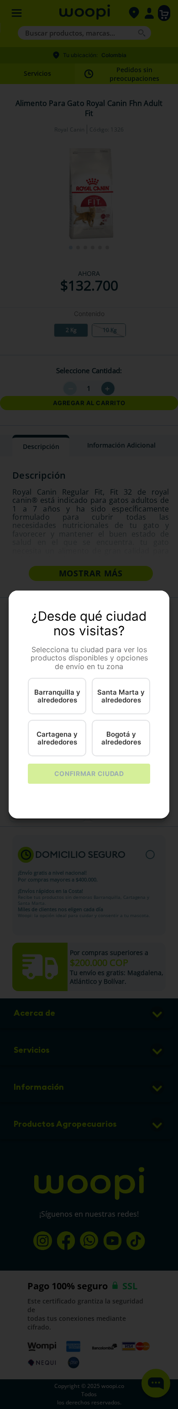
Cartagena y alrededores (57, 738)
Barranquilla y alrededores (57, 696)
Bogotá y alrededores (121, 738)
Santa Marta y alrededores (121, 696)
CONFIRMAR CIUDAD (89, 773)
